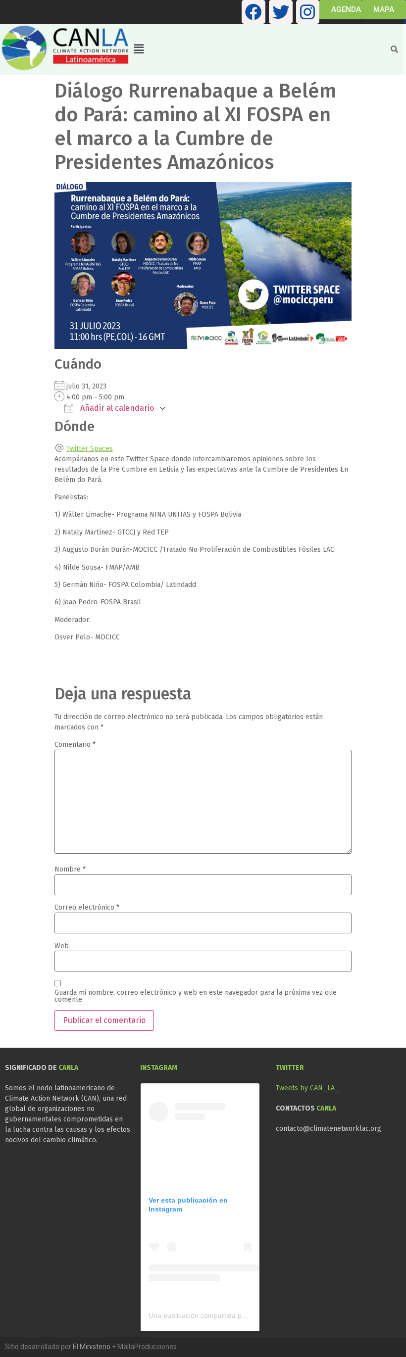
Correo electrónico (86, 907)
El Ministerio (91, 1347)
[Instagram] (308, 12)
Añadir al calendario (116, 408)
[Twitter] (281, 12)
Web (61, 946)
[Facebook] (253, 12)
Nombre (70, 869)
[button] (257, 49)
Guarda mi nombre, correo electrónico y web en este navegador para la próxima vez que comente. (195, 996)
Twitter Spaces (89, 448)
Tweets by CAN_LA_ (307, 1088)
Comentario (75, 744)
